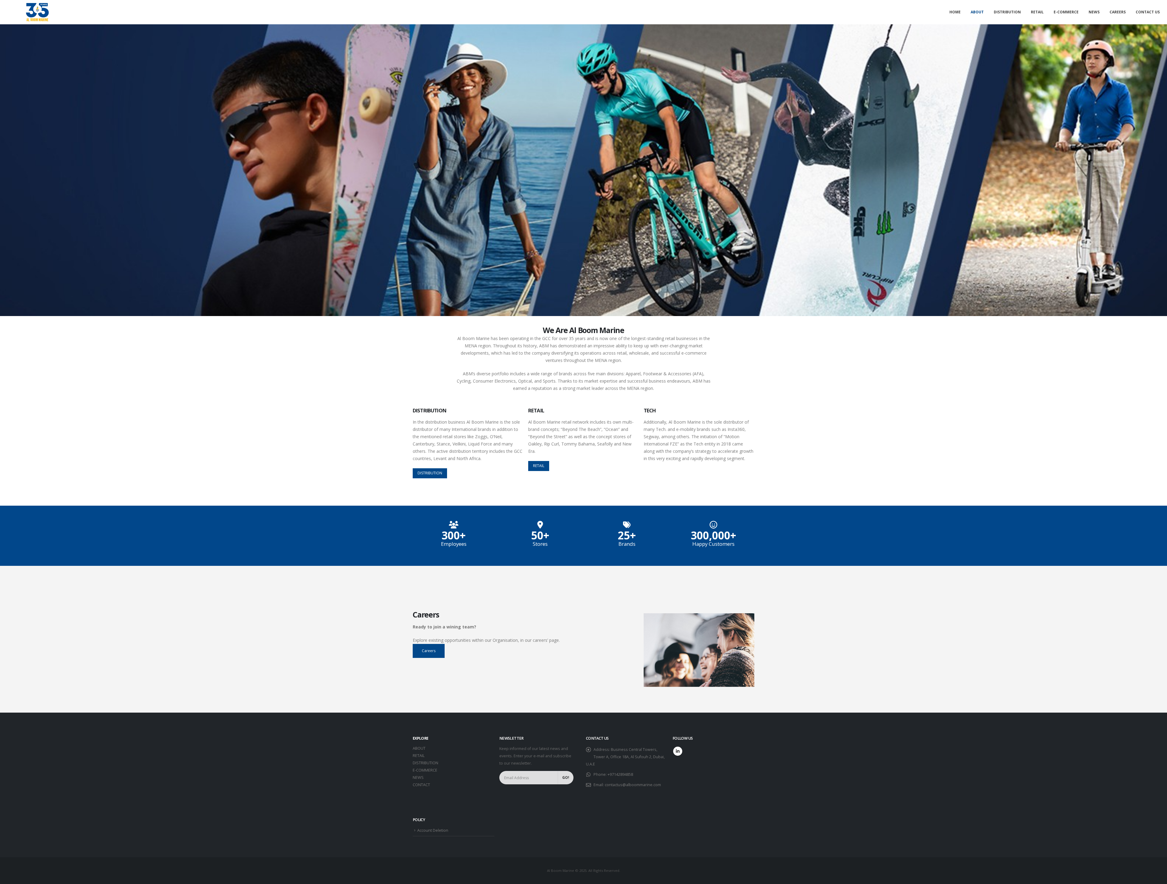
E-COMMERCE (425, 770)
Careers (1118, 12)
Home (955, 12)
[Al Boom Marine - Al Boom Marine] (37, 12)
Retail (1037, 12)
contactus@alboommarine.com (633, 784)
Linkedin (677, 751)
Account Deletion (432, 830)
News (1094, 12)
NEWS (418, 777)
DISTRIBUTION (425, 762)
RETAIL (419, 755)
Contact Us (1148, 12)
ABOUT (419, 748)
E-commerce (1066, 12)
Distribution (1007, 12)
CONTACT (421, 784)
